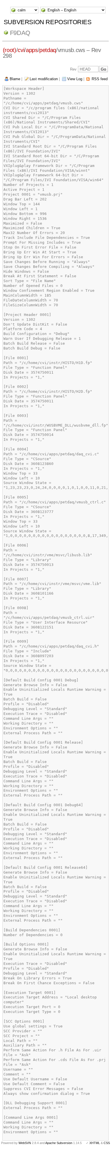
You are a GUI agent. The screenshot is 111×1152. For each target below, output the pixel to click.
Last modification (44, 79)
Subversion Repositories (48, 22)
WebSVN (24, 1143)
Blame (15, 79)
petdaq (47, 50)
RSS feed (100, 79)
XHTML (94, 1143)
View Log (74, 79)
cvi (21, 50)
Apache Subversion (58, 1143)
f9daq (20, 32)
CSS (107, 1143)
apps (32, 50)
